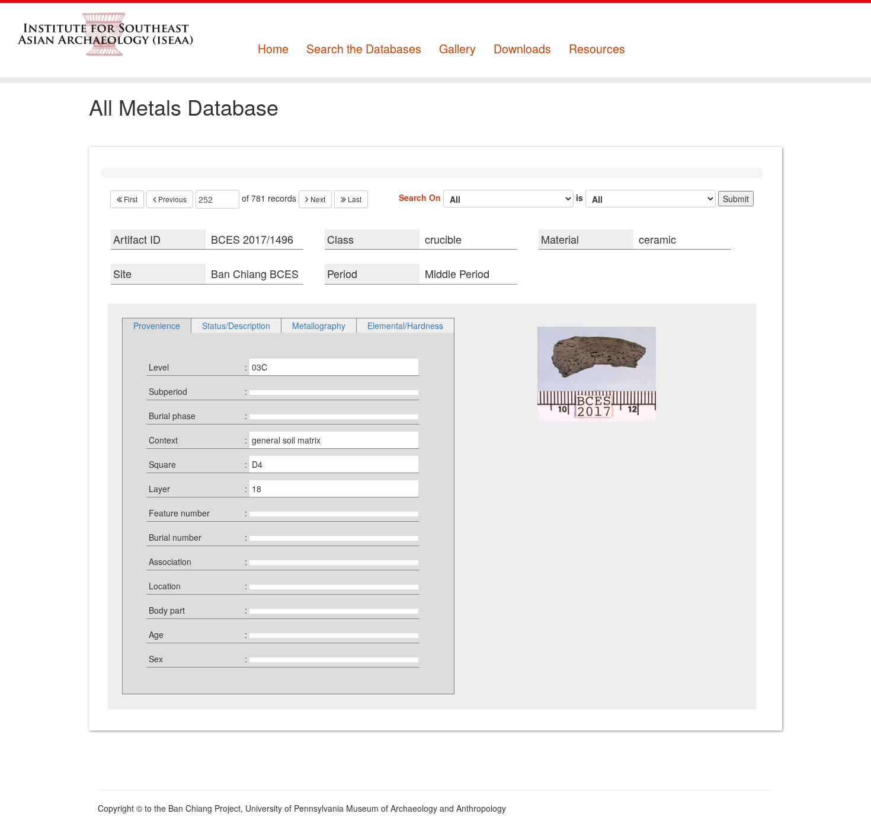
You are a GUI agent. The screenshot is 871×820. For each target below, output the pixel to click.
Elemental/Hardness (405, 325)
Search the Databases (363, 49)
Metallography (318, 325)
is (580, 197)
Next (317, 199)
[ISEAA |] (100, 34)
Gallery (457, 49)
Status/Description (236, 325)
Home (273, 49)
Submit (736, 199)
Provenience (156, 325)
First (129, 199)
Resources (597, 49)
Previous (171, 199)
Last (353, 199)
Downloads (522, 49)
